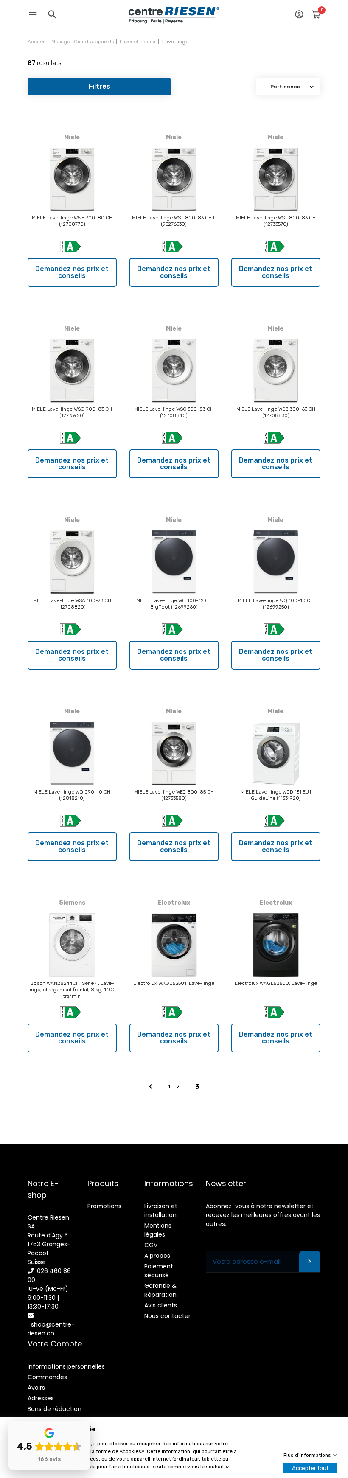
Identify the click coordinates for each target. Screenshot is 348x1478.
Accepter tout (310, 1468)
